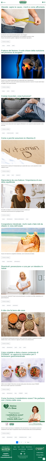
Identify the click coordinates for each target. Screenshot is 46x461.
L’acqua (23, 446)
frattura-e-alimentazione (19, 219)
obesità (8, 45)
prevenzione (15, 305)
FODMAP (21, 393)
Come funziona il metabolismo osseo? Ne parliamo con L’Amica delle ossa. (23, 399)
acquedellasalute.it (6, 457)
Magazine (15, 449)
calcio (8, 91)
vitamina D (18, 175)
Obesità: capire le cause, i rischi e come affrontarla (23, 7)
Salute (15, 446)
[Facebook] (43, 2)
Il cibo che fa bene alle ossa (13, 310)
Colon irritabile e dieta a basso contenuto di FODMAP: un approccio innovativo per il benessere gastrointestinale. (19, 354)
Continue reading (5, 41)
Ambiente (23, 451)
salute (13, 45)
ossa (27, 219)
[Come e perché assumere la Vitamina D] (23, 152)
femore (13, 91)
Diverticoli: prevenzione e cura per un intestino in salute (22, 267)
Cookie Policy (40, 452)
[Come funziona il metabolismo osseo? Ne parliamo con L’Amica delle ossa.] (23, 414)
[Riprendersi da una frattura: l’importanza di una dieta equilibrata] (23, 195)
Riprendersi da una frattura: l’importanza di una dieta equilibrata (21, 181)
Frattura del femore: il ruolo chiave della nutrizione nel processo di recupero (22, 52)
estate (8, 175)
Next (28, 442)
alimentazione (9, 219)
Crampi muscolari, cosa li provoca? (16, 96)
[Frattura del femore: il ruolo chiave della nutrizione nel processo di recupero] (23, 66)
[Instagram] (44, 2)
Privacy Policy (39, 454)
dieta (16, 393)
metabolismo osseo (23, 437)
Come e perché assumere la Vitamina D (18, 138)
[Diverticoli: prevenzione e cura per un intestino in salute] (23, 282)
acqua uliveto (9, 261)
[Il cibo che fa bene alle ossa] (23, 324)
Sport (19, 446)
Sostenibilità (30, 449)
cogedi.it (5, 453)
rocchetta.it (5, 455)
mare (13, 175)
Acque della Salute (22, 449)
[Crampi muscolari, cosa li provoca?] (23, 109)
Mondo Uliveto (29, 446)
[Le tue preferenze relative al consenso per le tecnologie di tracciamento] (44, 459)
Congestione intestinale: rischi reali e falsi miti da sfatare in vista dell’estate (22, 225)
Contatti (40, 457)
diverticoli (9, 305)
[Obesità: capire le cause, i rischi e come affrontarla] (23, 20)
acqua (3, 45)
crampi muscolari (10, 133)
